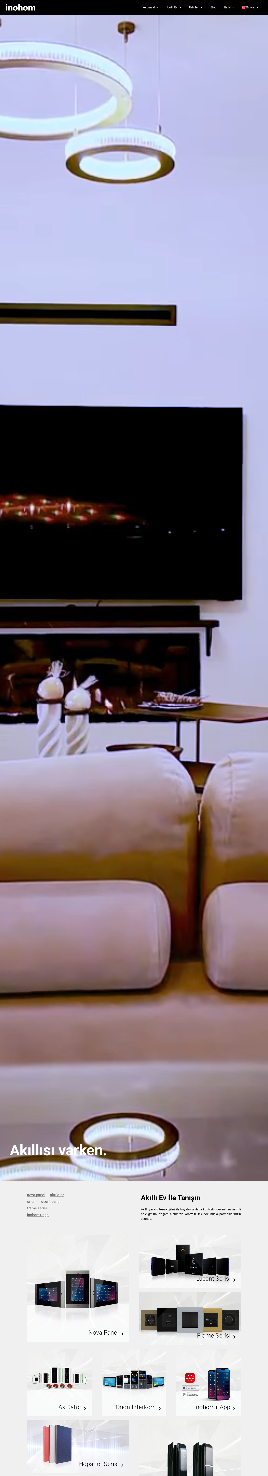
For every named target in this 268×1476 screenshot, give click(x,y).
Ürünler (194, 7)
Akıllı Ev (172, 7)
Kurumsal (148, 7)
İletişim (229, 7)
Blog (213, 7)
